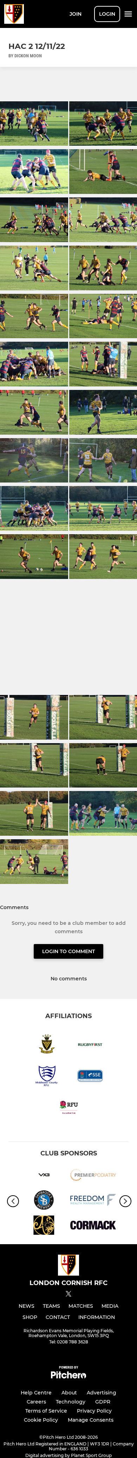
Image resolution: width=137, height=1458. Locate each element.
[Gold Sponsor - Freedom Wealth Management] (93, 1201)
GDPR (102, 1402)
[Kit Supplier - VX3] (44, 1176)
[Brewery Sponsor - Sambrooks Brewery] (44, 1201)
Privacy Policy (94, 1411)
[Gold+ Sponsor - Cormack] (93, 1226)
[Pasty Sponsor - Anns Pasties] (44, 1226)
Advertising (101, 1393)
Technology (70, 1402)
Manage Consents (90, 1420)
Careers (36, 1402)
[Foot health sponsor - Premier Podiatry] (93, 1176)
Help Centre (36, 1393)
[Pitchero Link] (68, 1376)
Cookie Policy (41, 1420)
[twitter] (68, 1295)
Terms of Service (46, 1411)
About (69, 1393)
